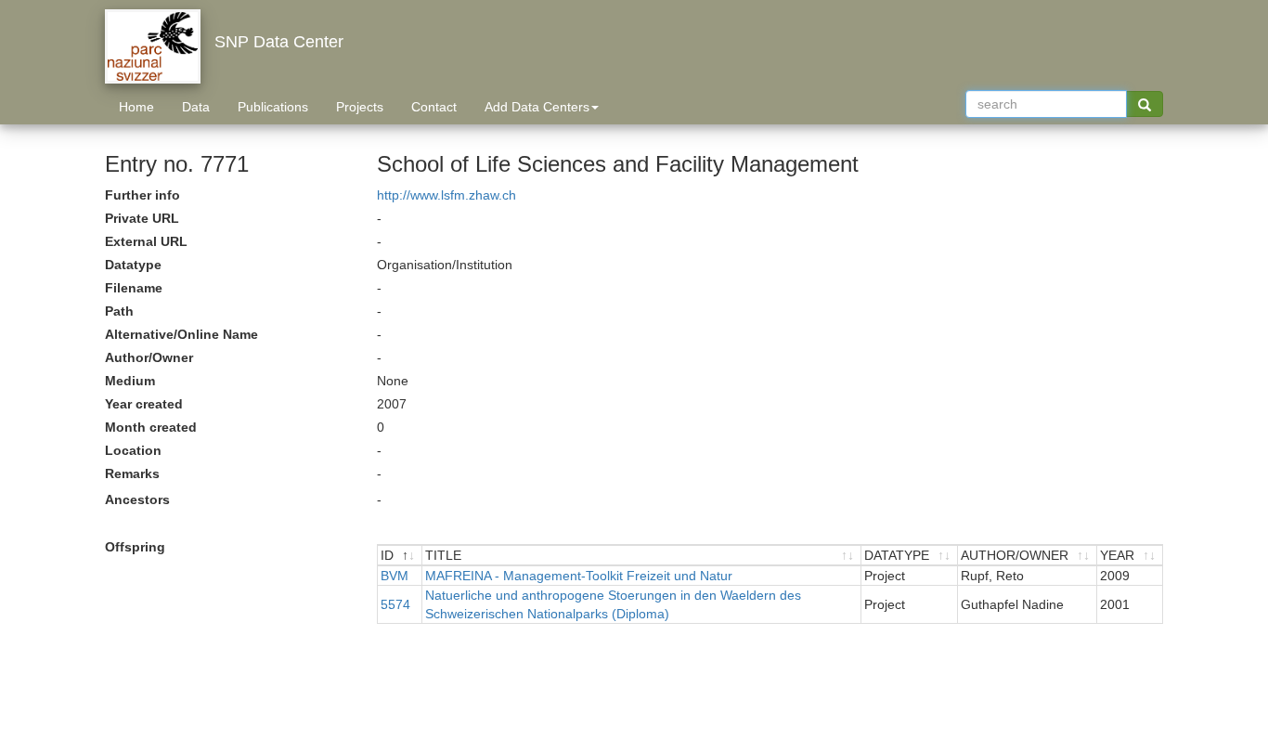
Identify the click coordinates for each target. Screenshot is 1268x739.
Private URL (142, 218)
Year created (144, 403)
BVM (394, 575)
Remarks (132, 473)
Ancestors (137, 499)
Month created (151, 427)
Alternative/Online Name (181, 334)
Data (196, 106)
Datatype (133, 264)
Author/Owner (149, 357)
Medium (130, 380)
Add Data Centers (537, 106)
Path (119, 311)
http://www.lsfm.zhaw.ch (446, 195)
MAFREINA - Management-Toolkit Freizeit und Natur (578, 575)
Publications (273, 106)
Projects (359, 106)
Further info (142, 195)
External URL (146, 241)
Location (133, 450)
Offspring (135, 546)
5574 (395, 604)
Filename (133, 287)
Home (136, 106)
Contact (434, 106)
